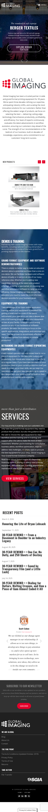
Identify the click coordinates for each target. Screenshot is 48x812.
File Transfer (6, 780)
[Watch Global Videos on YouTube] (28, 801)
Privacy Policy (7, 763)
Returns (4, 770)
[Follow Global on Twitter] (19, 801)
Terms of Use (7, 766)
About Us (5, 746)
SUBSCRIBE (24, 711)
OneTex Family (28, 44)
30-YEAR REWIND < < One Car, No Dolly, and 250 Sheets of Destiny (22, 555)
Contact (4, 749)
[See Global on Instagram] (25, 801)
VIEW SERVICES (15, 480)
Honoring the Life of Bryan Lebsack (24, 526)
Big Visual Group (26, 634)
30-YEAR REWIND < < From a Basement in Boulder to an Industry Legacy (24, 540)
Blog (3, 742)
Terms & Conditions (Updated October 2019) (20, 759)
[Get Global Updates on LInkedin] (22, 801)
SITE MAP (27, 798)
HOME (20, 798)
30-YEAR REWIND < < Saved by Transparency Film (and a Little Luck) (21, 571)
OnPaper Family (31, 51)
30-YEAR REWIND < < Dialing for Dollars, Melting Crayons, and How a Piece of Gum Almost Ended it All (24, 588)
